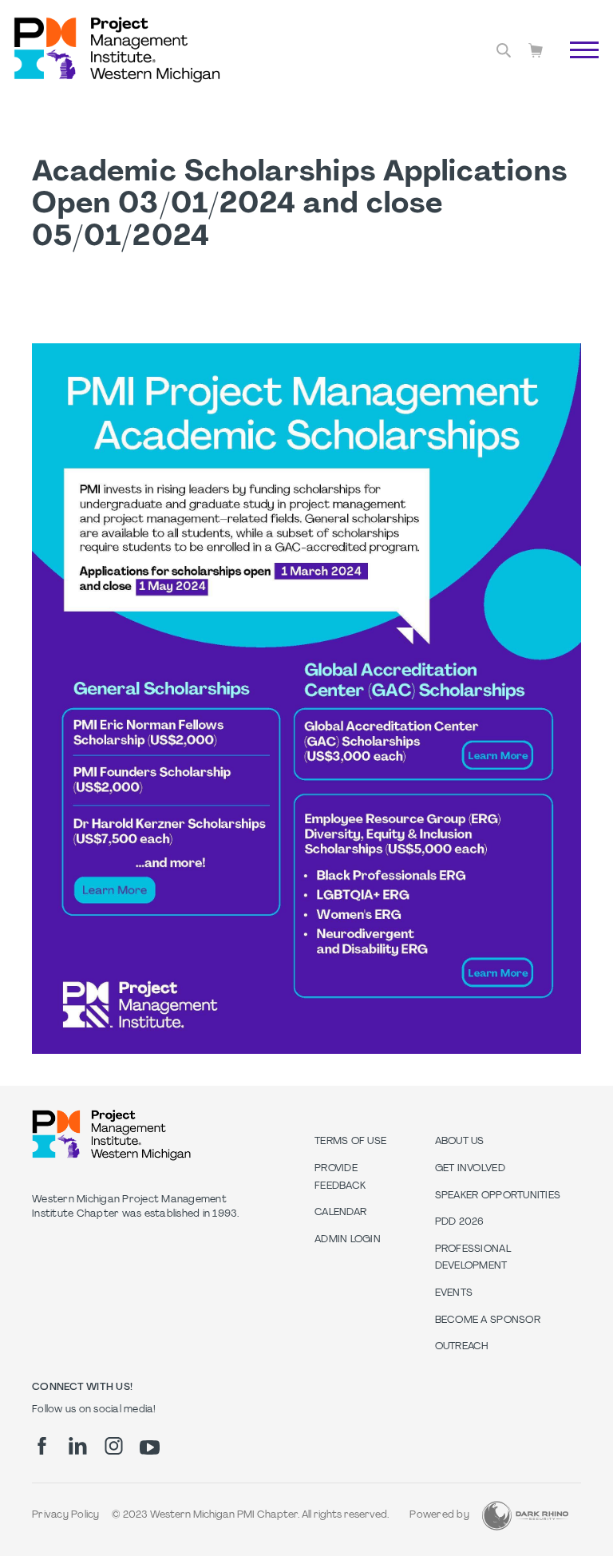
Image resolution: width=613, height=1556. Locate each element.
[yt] (150, 1447)
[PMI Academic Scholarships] (306, 1051)
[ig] (114, 1446)
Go (576, 67)
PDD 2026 (459, 1222)
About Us (459, 1141)
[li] (78, 1446)
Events (454, 1293)
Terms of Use (350, 1141)
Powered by (439, 1515)
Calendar (340, 1212)
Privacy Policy (66, 1515)
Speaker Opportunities (497, 1196)
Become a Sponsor (487, 1320)
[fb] (42, 1446)
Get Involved (470, 1169)
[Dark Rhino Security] (525, 1515)
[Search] (503, 50)
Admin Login (347, 1240)
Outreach (462, 1347)
